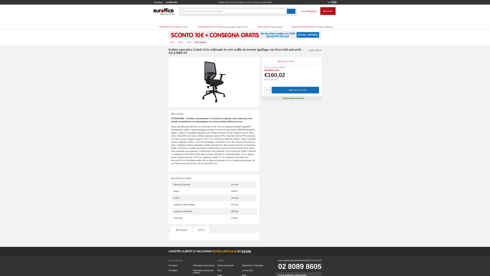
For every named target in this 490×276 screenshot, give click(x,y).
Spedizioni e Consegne (252, 265)
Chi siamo (172, 265)
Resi (219, 270)
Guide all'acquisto (225, 265)
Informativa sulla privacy (204, 265)
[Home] (164, 10)
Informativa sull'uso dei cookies (203, 272)
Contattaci (160, 2)
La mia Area (247, 270)
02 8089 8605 (174, 2)
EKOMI (237, 251)
